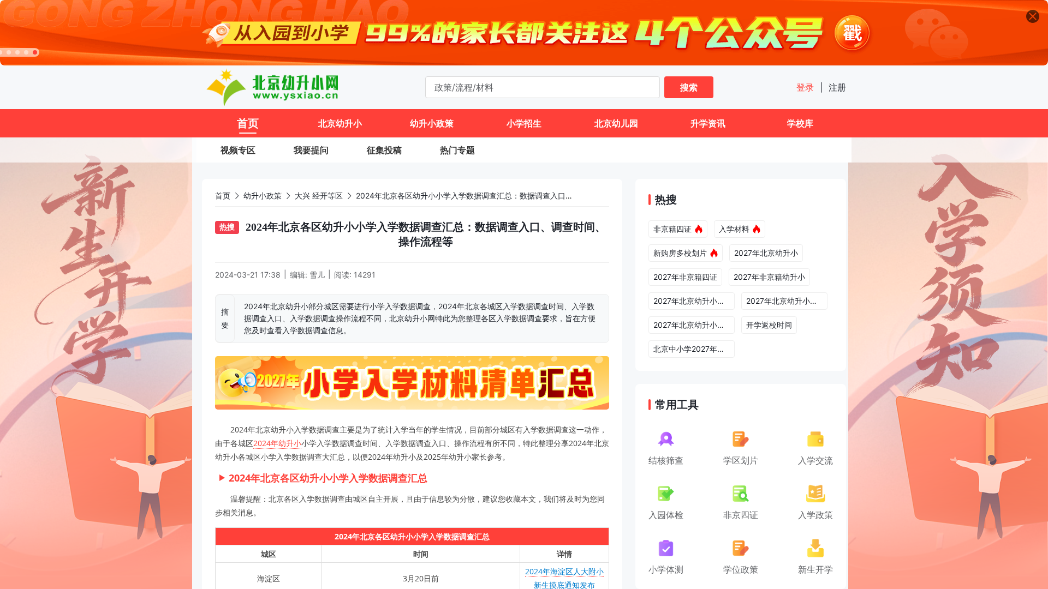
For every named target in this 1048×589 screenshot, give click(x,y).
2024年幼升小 (277, 443)
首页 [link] (222, 195)
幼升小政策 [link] (262, 195)
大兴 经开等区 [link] (319, 195)
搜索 (689, 87)
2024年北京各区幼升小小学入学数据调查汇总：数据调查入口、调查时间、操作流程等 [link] (503, 195)
